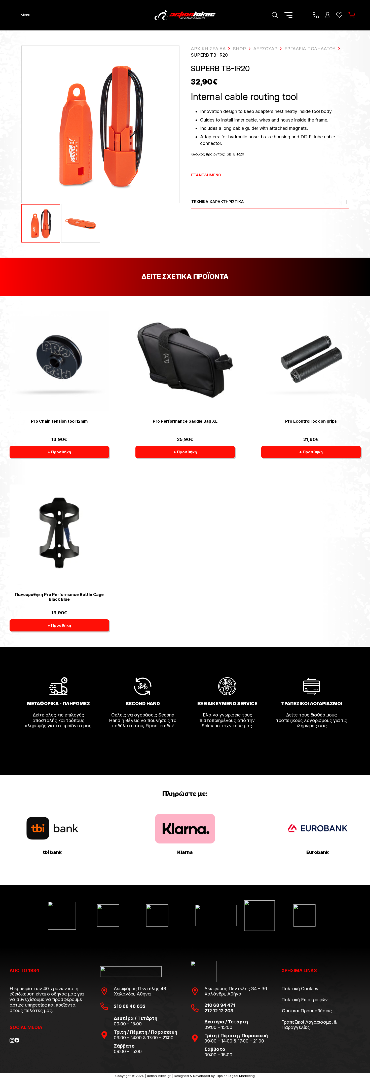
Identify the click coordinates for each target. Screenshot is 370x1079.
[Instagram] (12, 1040)
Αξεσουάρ (265, 48)
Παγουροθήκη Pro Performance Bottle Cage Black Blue (59, 597)
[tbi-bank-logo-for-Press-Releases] (52, 828)
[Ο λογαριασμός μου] (327, 15)
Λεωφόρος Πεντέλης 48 (140, 988)
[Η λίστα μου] (339, 15)
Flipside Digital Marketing (235, 1076)
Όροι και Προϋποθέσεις (306, 1010)
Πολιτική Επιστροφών (304, 999)
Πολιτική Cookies (299, 988)
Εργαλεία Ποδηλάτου (310, 48)
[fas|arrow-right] (58, 740)
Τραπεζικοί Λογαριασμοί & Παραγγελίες (309, 1024)
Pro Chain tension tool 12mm (59, 421)
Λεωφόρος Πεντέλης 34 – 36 (235, 988)
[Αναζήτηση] (274, 15)
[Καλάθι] (351, 15)
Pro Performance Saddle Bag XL (185, 421)
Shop (239, 48)
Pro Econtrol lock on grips (311, 421)
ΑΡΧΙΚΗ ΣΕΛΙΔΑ (208, 48)
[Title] (316, 15)
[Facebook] (16, 1040)
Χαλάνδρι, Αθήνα (132, 993)
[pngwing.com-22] (185, 829)
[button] (20, 15)
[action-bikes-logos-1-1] (185, 15)
